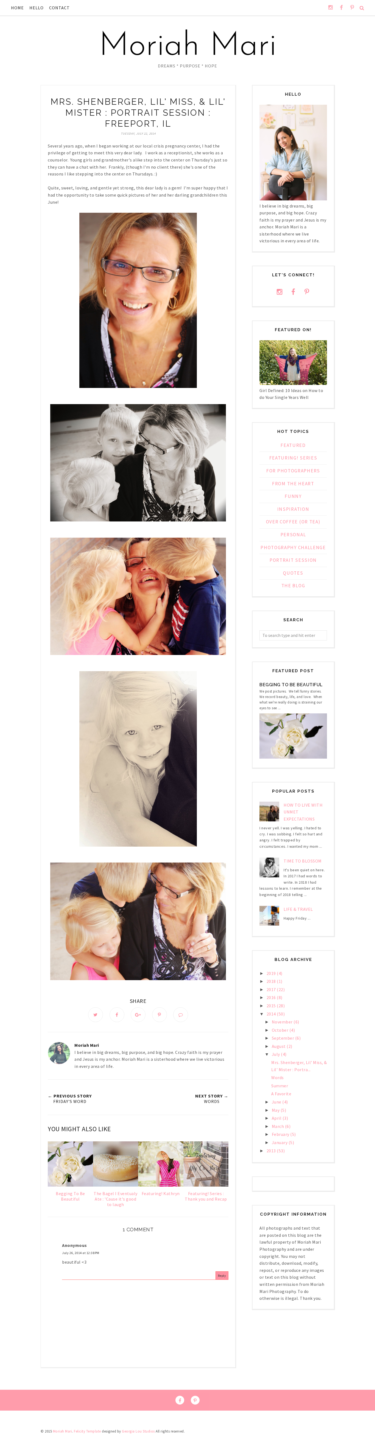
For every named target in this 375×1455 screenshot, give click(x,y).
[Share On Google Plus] (138, 1014)
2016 (272, 997)
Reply (222, 1276)
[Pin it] (159, 1014)
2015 (272, 1005)
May (276, 1110)
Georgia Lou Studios (138, 1431)
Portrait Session (293, 560)
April (277, 1118)
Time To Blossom (303, 861)
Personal (293, 535)
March (278, 1126)
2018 (272, 981)
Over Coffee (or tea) (293, 522)
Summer (279, 1085)
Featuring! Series (293, 458)
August (279, 1046)
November (283, 1022)
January (280, 1142)
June (277, 1102)
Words (277, 1077)
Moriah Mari (187, 46)
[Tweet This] (95, 1014)
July (276, 1054)
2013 (272, 1150)
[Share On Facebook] (117, 1014)
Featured (293, 445)
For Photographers (293, 471)
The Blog (293, 586)
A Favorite (281, 1093)
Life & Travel (298, 909)
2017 (272, 989)
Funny (293, 496)
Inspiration (293, 509)
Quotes (293, 573)
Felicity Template (87, 1431)
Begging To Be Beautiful (291, 684)
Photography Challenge (293, 547)
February (281, 1134)
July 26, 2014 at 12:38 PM (80, 1253)
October (280, 1030)
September (283, 1038)
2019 (272, 973)
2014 (272, 1014)
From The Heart (293, 484)
